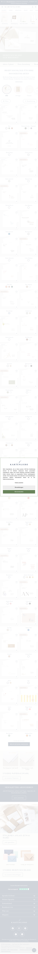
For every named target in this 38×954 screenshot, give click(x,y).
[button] (19, 482)
